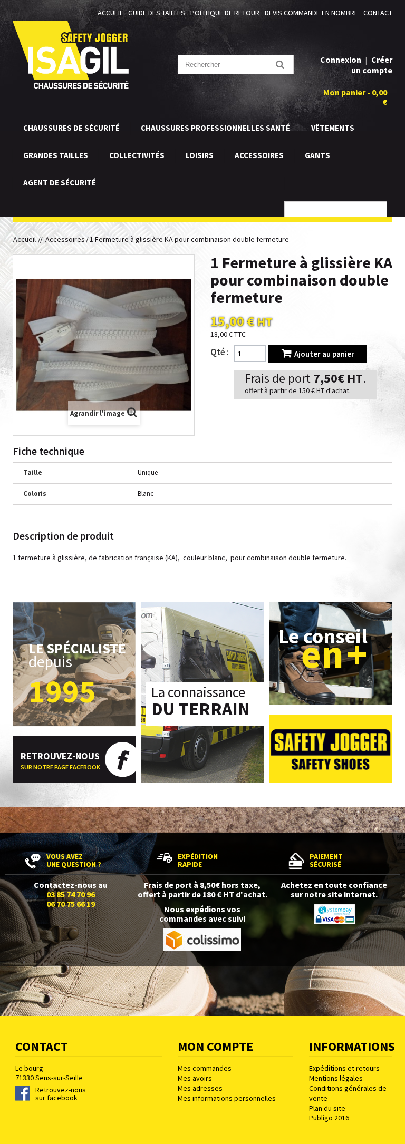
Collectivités (137, 155)
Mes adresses (200, 1088)
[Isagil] (71, 55)
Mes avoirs (195, 1078)
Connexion (341, 59)
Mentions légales (336, 1078)
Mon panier (355, 97)
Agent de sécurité (59, 183)
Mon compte (215, 1046)
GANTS (317, 155)
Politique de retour (224, 12)
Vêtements (332, 128)
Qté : (219, 352)
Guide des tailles (156, 12)
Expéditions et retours (344, 1068)
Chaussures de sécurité (71, 128)
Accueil (27, 239)
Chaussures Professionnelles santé (215, 128)
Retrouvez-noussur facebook (60, 1094)
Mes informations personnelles (227, 1098)
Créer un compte (371, 64)
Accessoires (259, 155)
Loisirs (200, 155)
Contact (377, 12)
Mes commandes (205, 1068)
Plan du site (327, 1108)
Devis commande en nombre (311, 12)
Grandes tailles (55, 155)
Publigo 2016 (329, 1117)
